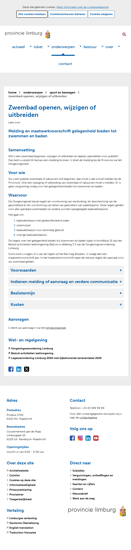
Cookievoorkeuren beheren (67, 14)
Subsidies (78, 470)
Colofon (14, 475)
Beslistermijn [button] (23, 293)
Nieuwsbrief (80, 493)
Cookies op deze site (22, 480)
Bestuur (90, 47)
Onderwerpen (63, 47)
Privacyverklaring (20, 489)
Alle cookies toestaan (32, 14)
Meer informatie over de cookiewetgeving (82, 7)
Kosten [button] (17, 304)
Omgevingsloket (56, 327)
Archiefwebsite (18, 471)
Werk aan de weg (83, 498)
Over (109, 47)
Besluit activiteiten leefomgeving (32, 353)
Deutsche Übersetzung (24, 523)
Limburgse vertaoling (23, 518)
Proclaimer (16, 494)
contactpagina (88, 417)
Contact (65, 63)
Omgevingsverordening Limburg (32, 348)
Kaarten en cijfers (83, 484)
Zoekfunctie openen (124, 34)
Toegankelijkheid (20, 499)
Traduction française (22, 532)
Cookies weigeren (101, 14)
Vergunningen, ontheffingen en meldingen (92, 477)
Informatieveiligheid (22, 485)
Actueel (18, 47)
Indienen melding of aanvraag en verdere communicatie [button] (64, 281)
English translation (21, 528)
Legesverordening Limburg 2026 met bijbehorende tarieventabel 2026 (56, 358)
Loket (38, 47)
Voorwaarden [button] (23, 270)
